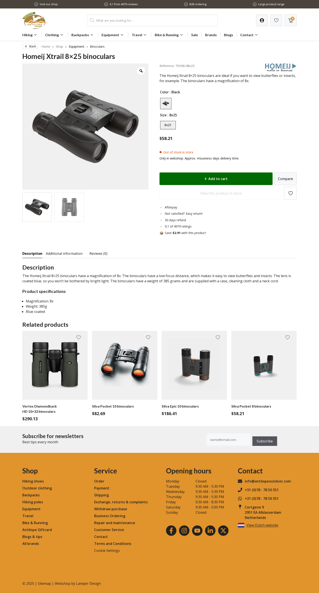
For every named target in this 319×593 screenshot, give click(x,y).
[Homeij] (281, 70)
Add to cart (218, 178)
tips (39, 536)
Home (45, 46)
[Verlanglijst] (262, 20)
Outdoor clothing (37, 488)
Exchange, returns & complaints (121, 502)
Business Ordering (109, 515)
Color (164, 92)
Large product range (271, 4)
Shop (59, 46)
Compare (285, 178)
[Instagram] (184, 530)
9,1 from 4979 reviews (124, 4)
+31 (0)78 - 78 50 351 (262, 489)
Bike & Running (167, 35)
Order (99, 481)
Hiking (27, 35)
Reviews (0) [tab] (98, 253)
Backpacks (80, 35)
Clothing (52, 35)
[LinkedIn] (210, 530)
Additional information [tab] (64, 253)
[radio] (165, 103)
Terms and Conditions (112, 543)
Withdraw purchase (110, 509)
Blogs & (28, 536)
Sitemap (44, 583)
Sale (194, 35)
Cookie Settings (107, 550)
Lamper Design (88, 583)
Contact (246, 35)
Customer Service (109, 529)
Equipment (110, 35)
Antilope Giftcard (37, 529)
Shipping (101, 495)
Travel (137, 35)
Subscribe (265, 441)
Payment (101, 488)
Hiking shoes (33, 481)
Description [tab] (32, 253)
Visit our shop (49, 4)
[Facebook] (171, 530)
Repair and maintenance (114, 522)
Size (163, 115)
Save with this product (185, 233)
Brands (211, 35)
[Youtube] (197, 530)
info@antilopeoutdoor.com (268, 481)
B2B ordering (197, 4)
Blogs (228, 35)
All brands (30, 543)
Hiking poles (32, 502)
